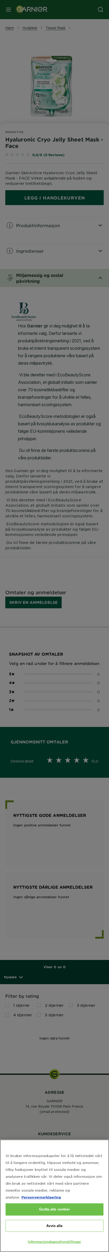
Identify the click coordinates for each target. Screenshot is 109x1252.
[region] (54, 1195)
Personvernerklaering (41, 1197)
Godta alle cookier (54, 1209)
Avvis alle (54, 1226)
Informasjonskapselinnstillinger (54, 1242)
